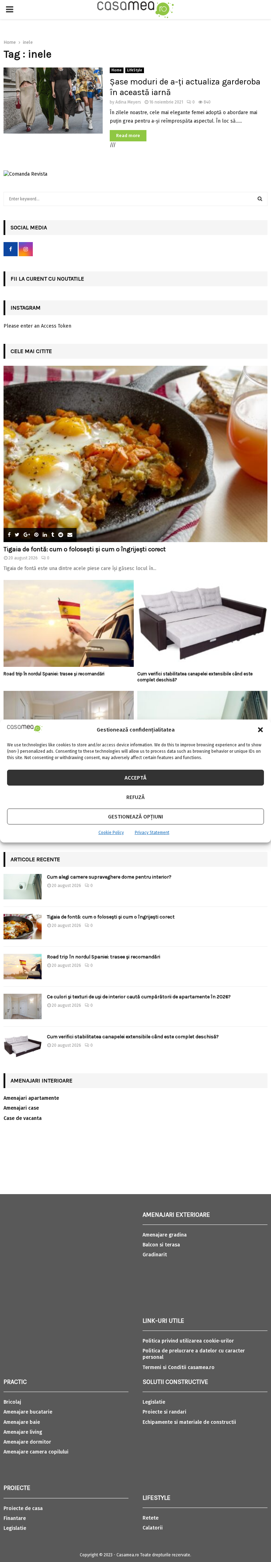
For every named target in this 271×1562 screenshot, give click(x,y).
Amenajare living (23, 1432)
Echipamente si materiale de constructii (189, 1422)
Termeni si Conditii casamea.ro (179, 1367)
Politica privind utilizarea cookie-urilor (188, 1341)
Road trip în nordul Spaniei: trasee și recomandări (54, 673)
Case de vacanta (23, 1118)
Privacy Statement (152, 832)
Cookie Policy (111, 832)
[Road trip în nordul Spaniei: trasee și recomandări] (69, 623)
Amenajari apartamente (31, 1098)
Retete (150, 1518)
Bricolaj (12, 1402)
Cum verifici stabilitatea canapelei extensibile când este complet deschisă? (133, 1037)
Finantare (15, 1518)
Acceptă (135, 778)
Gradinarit (155, 1255)
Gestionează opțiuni (135, 817)
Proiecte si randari (164, 1412)
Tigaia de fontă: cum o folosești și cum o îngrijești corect (85, 549)
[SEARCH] (259, 199)
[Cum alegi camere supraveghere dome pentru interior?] (23, 886)
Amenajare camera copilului (36, 1452)
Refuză (135, 797)
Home (117, 70)
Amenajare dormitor (27, 1442)
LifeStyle (134, 70)
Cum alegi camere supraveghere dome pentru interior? (110, 877)
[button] (260, 729)
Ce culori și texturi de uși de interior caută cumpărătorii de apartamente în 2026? (139, 997)
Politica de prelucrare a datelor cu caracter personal (194, 1354)
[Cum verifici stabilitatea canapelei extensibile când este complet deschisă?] (202, 623)
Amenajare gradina (165, 1235)
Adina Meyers (128, 102)
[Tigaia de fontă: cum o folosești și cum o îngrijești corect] (135, 454)
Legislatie (15, 1528)
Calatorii (153, 1528)
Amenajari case (21, 1108)
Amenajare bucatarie (28, 1412)
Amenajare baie (22, 1422)
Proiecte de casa (23, 1508)
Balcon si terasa (161, 1245)
